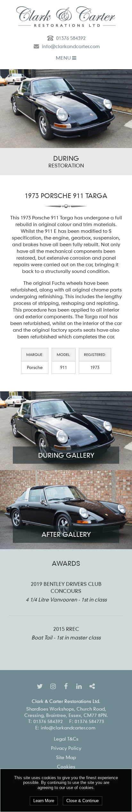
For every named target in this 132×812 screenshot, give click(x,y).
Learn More (43, 800)
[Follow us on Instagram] (53, 686)
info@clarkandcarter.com (71, 46)
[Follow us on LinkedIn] (79, 686)
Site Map (66, 757)
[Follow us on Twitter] (40, 686)
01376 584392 (71, 38)
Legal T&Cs (66, 739)
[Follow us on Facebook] (66, 686)
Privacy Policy (66, 748)
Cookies (66, 766)
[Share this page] (92, 686)
